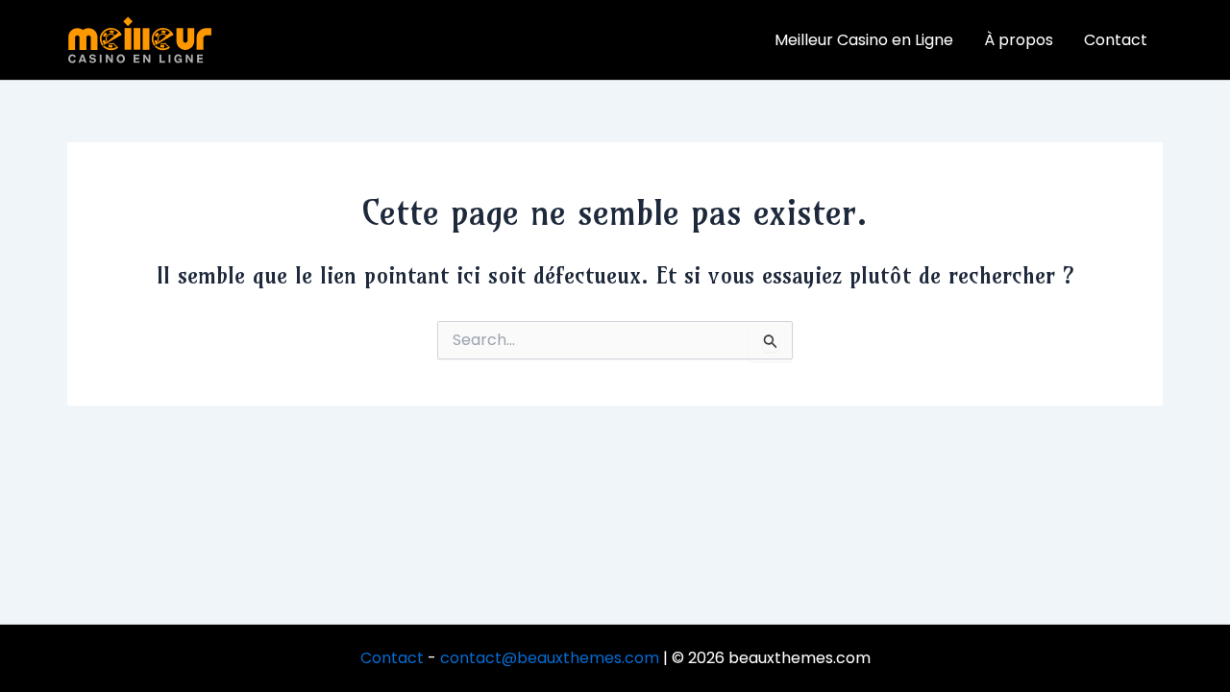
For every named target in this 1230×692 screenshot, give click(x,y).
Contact (392, 658)
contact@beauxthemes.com (549, 658)
